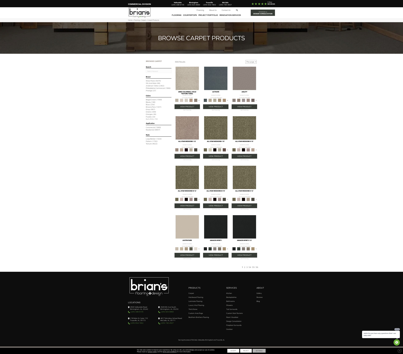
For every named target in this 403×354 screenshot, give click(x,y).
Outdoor (229, 329)
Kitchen (229, 293)
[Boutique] (186, 248)
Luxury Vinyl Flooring (196, 305)
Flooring (176, 15)
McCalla (225, 4)
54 (250, 267)
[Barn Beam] (196, 149)
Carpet (143, 20)
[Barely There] (244, 78)
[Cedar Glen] (191, 248)
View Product (187, 107)
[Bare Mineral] (191, 149)
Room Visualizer (232, 317)
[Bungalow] (220, 248)
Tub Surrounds (231, 309)
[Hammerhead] (253, 100)
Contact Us (226, 10)
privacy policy (152, 352)
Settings (259, 351)
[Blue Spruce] (210, 248)
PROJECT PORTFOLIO (208, 15)
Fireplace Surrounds (233, 325)
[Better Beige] (181, 248)
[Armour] (186, 149)
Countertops (190, 15)
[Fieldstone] (224, 100)
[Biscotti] (239, 100)
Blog (258, 301)
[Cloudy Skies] (243, 100)
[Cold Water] (215, 100)
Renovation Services (230, 15)
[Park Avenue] (196, 100)
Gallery (259, 293)
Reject (246, 351)
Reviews (259, 297)
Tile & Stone (192, 309)
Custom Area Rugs (195, 313)
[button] (237, 10)
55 (253, 267)
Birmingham (193, 4)
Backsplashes (231, 297)
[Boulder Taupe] (215, 248)
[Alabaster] (187, 226)
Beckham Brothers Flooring (198, 317)
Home (130, 20)
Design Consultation (233, 321)
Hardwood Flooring (195, 297)
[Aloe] (187, 128)
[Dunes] (220, 100)
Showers (229, 305)
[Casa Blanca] (181, 100)
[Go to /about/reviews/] (259, 3)
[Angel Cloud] (181, 149)
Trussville (209, 4)
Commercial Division (139, 4)
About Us (213, 10)
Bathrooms (230, 301)
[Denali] (186, 100)
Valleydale (177, 4)
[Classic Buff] (224, 248)
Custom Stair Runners (234, 313)
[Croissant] (248, 100)
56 (257, 267)
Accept (233, 351)
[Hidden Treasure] (191, 100)
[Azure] (215, 78)
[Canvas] (210, 100)
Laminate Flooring (195, 301)
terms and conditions (170, 352)
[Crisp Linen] (196, 248)
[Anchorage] (187, 78)
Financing (200, 10)
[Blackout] (215, 226)
